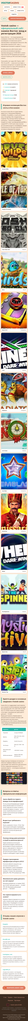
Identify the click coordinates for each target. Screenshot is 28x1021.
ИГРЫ (5, 10)
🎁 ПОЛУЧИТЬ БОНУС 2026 (14, 988)
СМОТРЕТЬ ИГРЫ (7, 77)
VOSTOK (10, 2)
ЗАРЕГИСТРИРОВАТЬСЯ (17, 18)
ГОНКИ (12, 10)
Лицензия (10, 1000)
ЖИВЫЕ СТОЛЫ (18, 7)
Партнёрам (17, 1000)
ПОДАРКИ (14, 14)
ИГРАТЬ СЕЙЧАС (8, 72)
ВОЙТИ (4, 18)
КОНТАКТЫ (7, 7)
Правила (10, 997)
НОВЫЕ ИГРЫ (20, 10)
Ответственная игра (19, 997)
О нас (5, 997)
